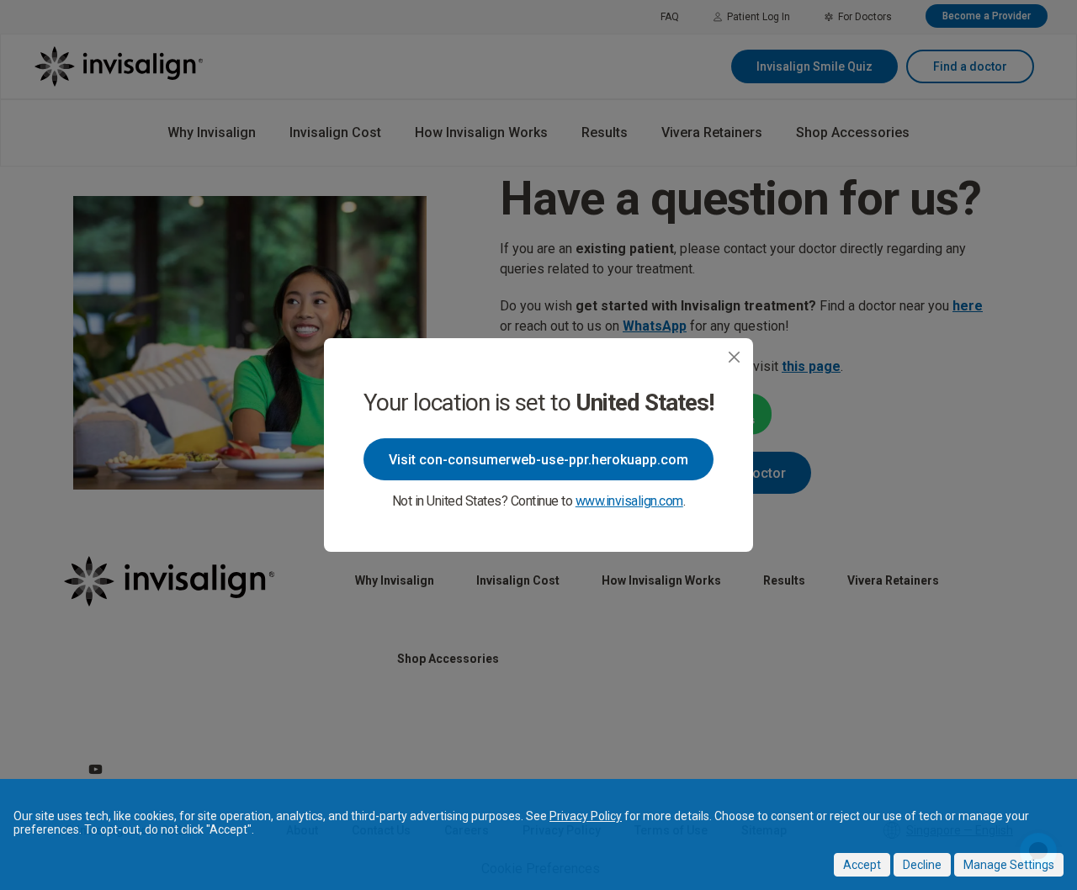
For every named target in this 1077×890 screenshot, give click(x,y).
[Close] (734, 357)
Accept (862, 864)
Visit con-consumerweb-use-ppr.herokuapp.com (538, 460)
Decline (922, 864)
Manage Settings (1008, 864)
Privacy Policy (585, 816)
